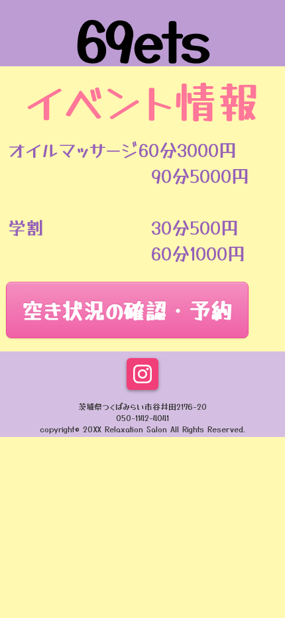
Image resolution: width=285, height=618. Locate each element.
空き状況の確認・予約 (127, 310)
